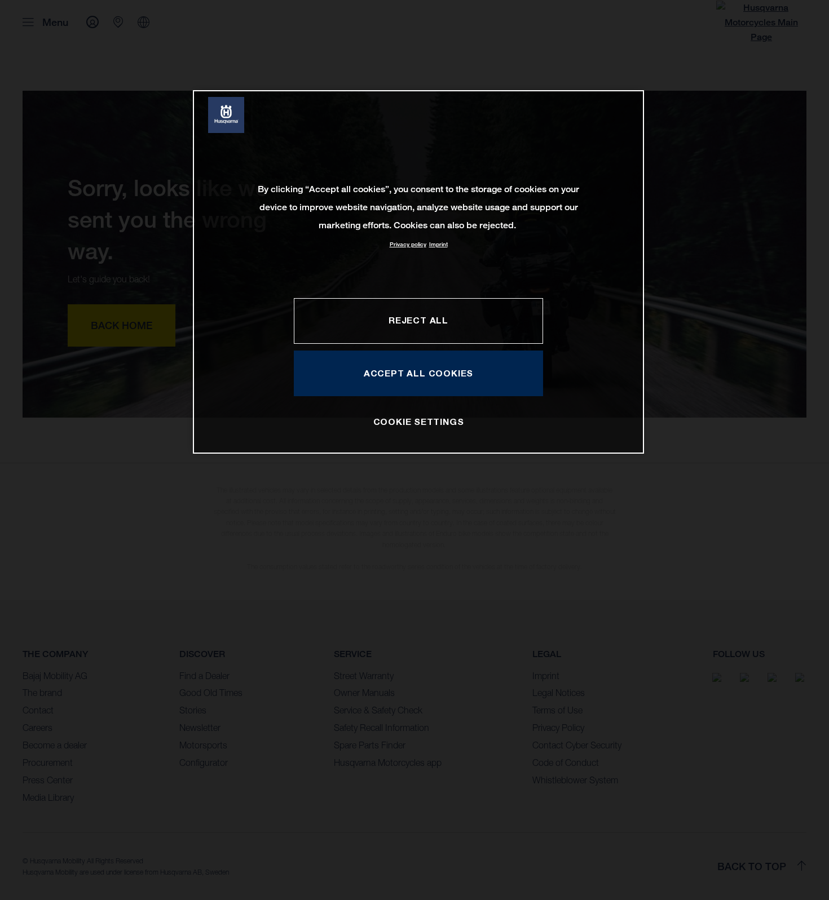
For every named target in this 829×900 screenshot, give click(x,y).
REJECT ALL (418, 320)
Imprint (438, 244)
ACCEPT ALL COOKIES (418, 373)
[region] (418, 272)
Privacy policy (408, 244)
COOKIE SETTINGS (418, 421)
